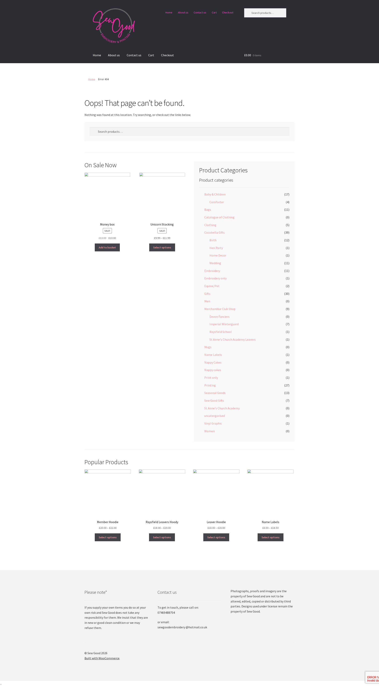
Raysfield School (220, 332)
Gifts (207, 294)
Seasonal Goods (215, 393)
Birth (213, 240)
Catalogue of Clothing (219, 217)
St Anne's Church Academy (222, 408)
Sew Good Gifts (214, 400)
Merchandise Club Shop (219, 309)
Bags (207, 209)
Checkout (227, 12)
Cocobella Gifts (214, 232)
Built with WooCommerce (101, 658)
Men (207, 301)
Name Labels (213, 355)
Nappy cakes (212, 370)
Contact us (200, 12)
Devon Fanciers (219, 317)
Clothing (210, 225)
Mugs (207, 347)
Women (209, 431)
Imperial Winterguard (224, 324)
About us (183, 12)
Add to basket (107, 247)
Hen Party (216, 248)
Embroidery (212, 271)
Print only (211, 378)
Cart (214, 12)
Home (168, 12)
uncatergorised (214, 416)
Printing (210, 385)
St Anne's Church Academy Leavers (232, 339)
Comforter (216, 202)
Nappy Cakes (212, 362)
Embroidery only (215, 278)
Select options (162, 247)
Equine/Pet (212, 286)
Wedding (215, 263)
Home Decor (217, 255)
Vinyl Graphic (213, 423)
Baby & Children (215, 194)
